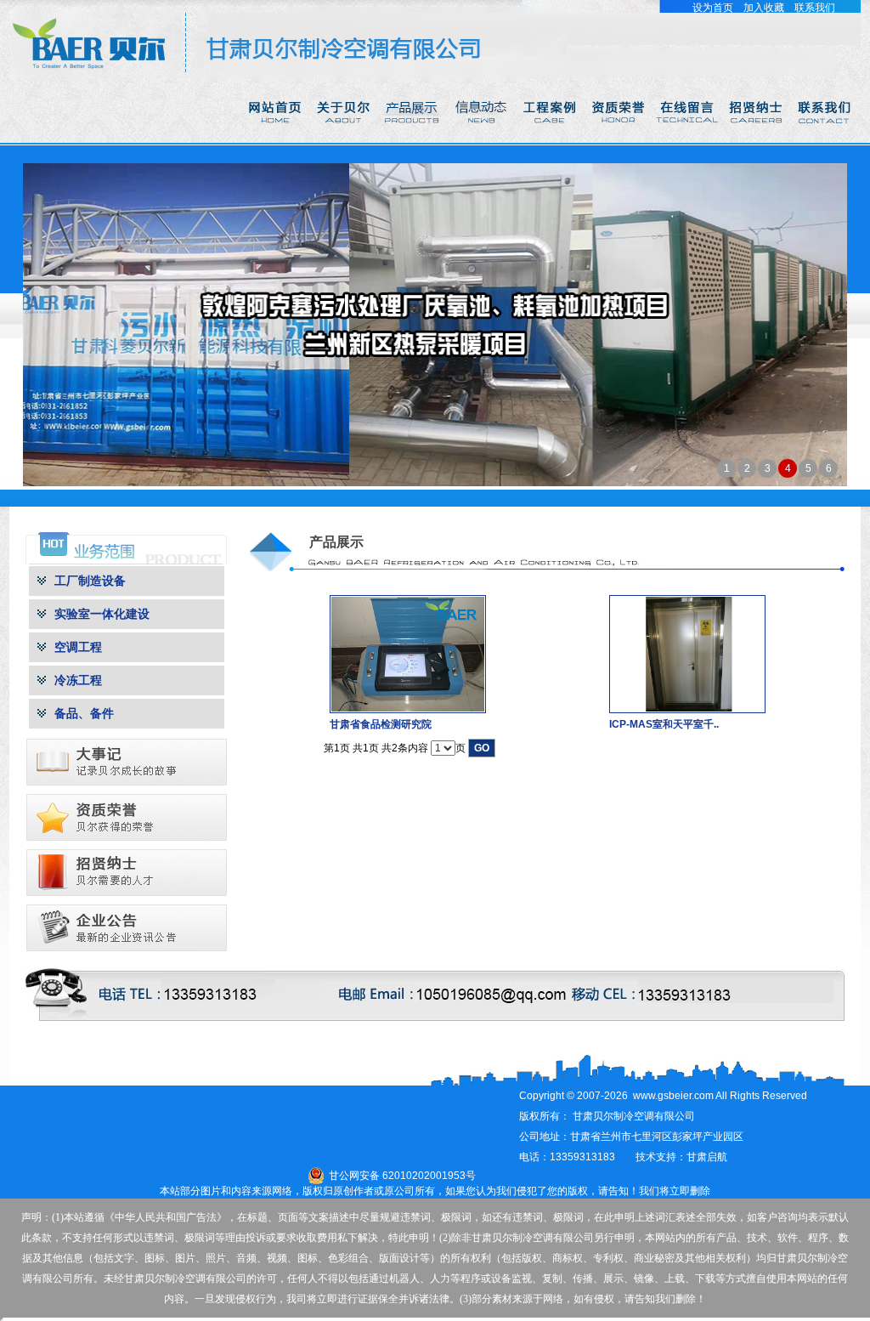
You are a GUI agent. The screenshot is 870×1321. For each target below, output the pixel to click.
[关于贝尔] (344, 139)
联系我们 (814, 8)
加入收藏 (763, 8)
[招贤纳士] (757, 139)
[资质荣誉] (619, 139)
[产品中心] (413, 139)
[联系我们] (826, 139)
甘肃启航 (706, 1157)
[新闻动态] (482, 139)
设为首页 (712, 8)
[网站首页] (275, 139)
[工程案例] (551, 139)
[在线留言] (688, 139)
